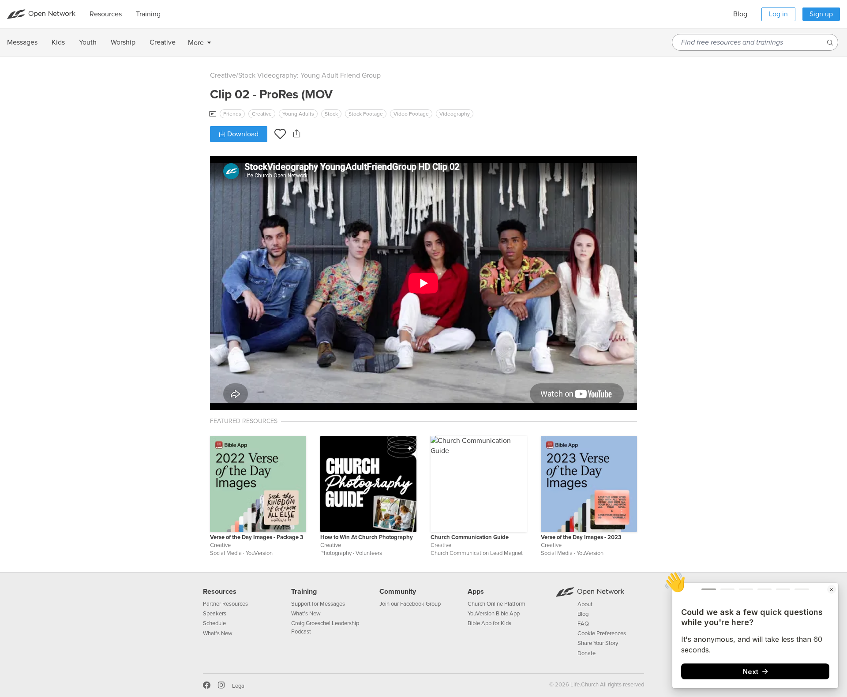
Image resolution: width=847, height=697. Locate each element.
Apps (476, 591)
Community (397, 591)
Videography (454, 114)
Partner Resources (225, 603)
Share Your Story (597, 643)
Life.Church (584, 684)
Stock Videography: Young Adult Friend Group (309, 75)
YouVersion (259, 553)
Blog (740, 14)
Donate (586, 653)
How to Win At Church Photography (366, 537)
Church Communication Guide (470, 537)
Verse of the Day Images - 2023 (581, 537)
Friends (232, 114)
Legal (239, 686)
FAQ (583, 623)
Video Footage (411, 114)
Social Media (226, 553)
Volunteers (369, 553)
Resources (219, 591)
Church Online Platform (496, 603)
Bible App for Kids (489, 623)
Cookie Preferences (601, 633)
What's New (217, 633)
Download (242, 134)
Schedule (214, 623)
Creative (223, 75)
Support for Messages (318, 603)
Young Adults (298, 114)
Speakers (214, 613)
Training (304, 591)
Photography (336, 553)
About (584, 604)
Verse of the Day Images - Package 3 (257, 537)
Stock (331, 114)
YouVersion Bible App (494, 613)
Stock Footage (366, 114)
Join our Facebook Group (410, 603)
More (196, 42)
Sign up (821, 14)
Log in (778, 14)
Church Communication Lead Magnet (477, 553)
